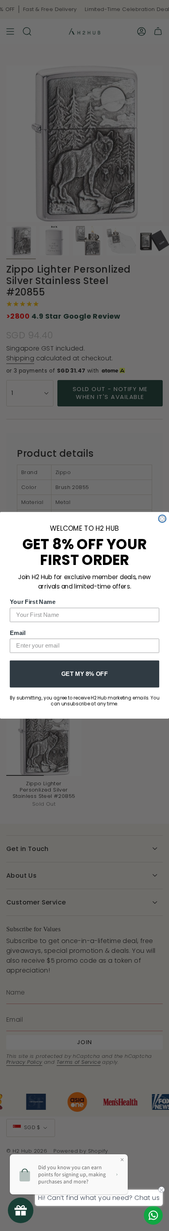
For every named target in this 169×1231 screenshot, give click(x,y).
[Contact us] (153, 1215)
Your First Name (33, 602)
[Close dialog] (162, 518)
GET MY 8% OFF (84, 673)
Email (18, 632)
